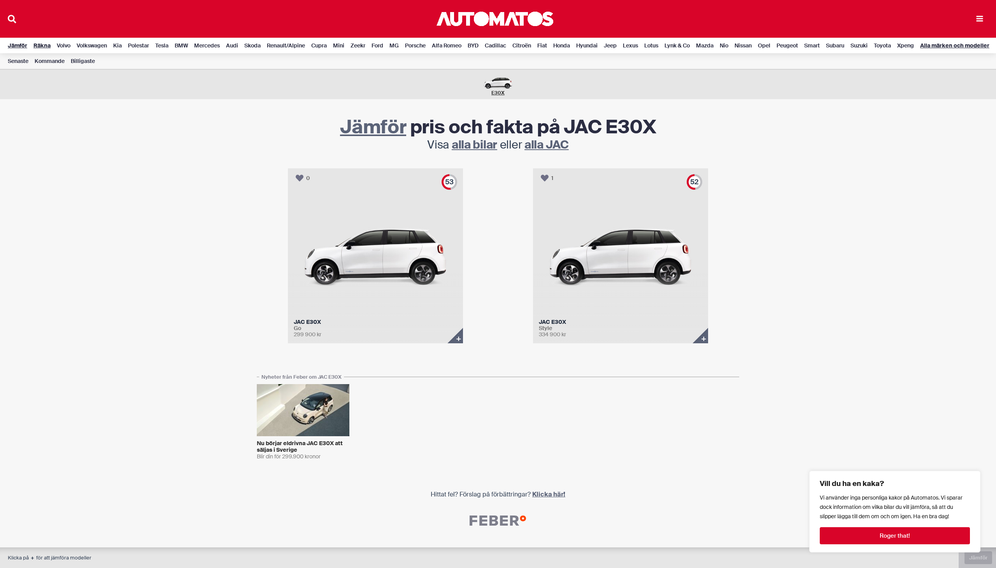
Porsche (415, 45)
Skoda (252, 45)
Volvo (63, 45)
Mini (338, 45)
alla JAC (546, 145)
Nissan (743, 45)
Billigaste (83, 61)
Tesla (161, 45)
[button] (12, 20)
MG (394, 45)
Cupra (319, 45)
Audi (232, 45)
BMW (181, 45)
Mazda (705, 45)
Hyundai (587, 45)
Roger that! (895, 536)
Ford (377, 45)
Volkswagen (92, 45)
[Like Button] (299, 178)
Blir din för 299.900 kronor (289, 456)
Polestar (138, 45)
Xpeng (905, 45)
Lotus (651, 45)
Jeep (610, 45)
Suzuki (859, 45)
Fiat (542, 45)
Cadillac (495, 45)
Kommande (50, 61)
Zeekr (358, 45)
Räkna (42, 45)
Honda (561, 45)
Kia (117, 45)
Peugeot (787, 45)
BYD (473, 45)
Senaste (18, 61)
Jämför (17, 45)
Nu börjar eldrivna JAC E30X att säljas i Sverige (300, 446)
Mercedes (207, 45)
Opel (764, 45)
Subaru (835, 45)
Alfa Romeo (446, 45)
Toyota (882, 45)
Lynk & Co (677, 45)
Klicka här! (548, 494)
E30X (498, 93)
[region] (894, 511)
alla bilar (474, 145)
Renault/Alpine (286, 45)
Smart (812, 45)
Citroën (521, 45)
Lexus (630, 45)
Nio (724, 45)
